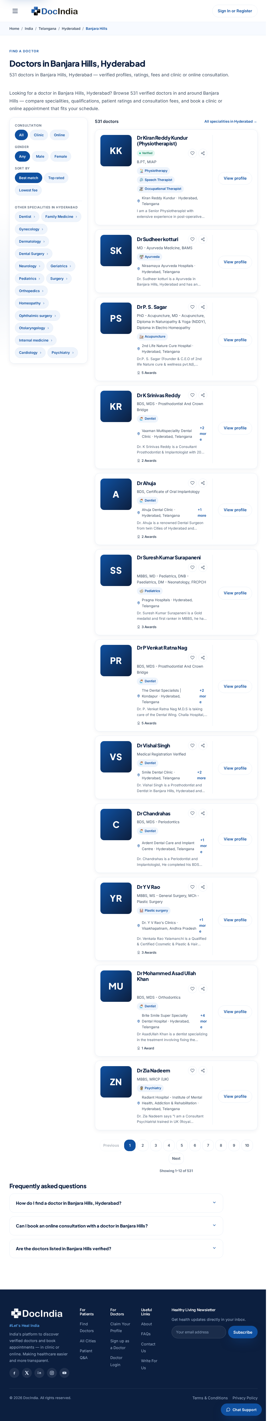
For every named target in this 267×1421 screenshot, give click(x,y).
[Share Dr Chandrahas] (202, 813)
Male (40, 156)
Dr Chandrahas (154, 813)
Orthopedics (29, 291)
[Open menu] (15, 11)
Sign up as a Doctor (116, 1366)
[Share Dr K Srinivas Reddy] (202, 395)
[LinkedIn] (39, 1385)
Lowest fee (28, 190)
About (143, 1336)
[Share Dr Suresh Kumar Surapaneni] (202, 567)
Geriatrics (59, 266)
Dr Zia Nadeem (153, 1070)
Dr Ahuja (146, 483)
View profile (235, 178)
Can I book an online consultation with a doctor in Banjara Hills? (82, 1238)
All (21, 135)
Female (60, 156)
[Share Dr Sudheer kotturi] (202, 239)
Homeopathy (30, 303)
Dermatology (30, 241)
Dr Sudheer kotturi (157, 239)
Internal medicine (33, 340)
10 (247, 1145)
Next (176, 1158)
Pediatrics (27, 278)
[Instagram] (52, 1385)
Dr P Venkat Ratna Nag (162, 647)
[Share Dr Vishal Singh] (202, 745)
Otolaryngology (32, 328)
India (29, 28)
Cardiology (28, 352)
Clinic (39, 135)
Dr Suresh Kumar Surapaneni (169, 557)
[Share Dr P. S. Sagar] (202, 307)
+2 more (203, 434)
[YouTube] (64, 1385)
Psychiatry (61, 352)
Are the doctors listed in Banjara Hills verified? (63, 1260)
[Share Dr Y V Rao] (202, 887)
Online (59, 135)
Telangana (47, 28)
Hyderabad (71, 28)
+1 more (202, 513)
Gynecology (29, 229)
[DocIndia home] (54, 11)
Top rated (56, 178)
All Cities (88, 1353)
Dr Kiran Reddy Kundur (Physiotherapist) (162, 140)
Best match (28, 178)
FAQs (143, 1346)
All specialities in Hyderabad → (230, 121)
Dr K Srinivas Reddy (158, 395)
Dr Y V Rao (148, 887)
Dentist (25, 216)
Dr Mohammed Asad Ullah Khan (166, 976)
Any (22, 156)
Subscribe (238, 1344)
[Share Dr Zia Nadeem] (202, 1070)
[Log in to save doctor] (192, 153)
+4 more (203, 1021)
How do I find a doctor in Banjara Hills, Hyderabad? (69, 1215)
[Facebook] (14, 1385)
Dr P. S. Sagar (152, 307)
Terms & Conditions (206, 1417)
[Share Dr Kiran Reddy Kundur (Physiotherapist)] (202, 153)
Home (14, 28)
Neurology (28, 266)
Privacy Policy (241, 1417)
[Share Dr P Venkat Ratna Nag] (202, 657)
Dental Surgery (31, 254)
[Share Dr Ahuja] (202, 483)
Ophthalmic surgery (35, 316)
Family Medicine (59, 216)
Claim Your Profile (114, 1343)
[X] (27, 1385)
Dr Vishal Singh (153, 745)
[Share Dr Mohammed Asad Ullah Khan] (202, 988)
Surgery (57, 278)
